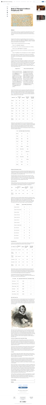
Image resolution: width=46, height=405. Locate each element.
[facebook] (7, 8)
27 (16, 336)
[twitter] (7, 10)
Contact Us (14, 398)
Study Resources (23, 1)
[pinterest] (7, 12)
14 (20, 128)
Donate (43, 1)
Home (14, 1)
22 (30, 272)
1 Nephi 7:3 (33, 52)
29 (19, 344)
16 (30, 176)
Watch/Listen (18, 1)
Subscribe (31, 398)
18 (31, 184)
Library (28, 1)
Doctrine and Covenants (23, 398)
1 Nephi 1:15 (22, 45)
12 (23, 94)
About (31, 1)
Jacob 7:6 (25, 48)
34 (28, 375)
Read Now (41, 17)
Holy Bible (23, 399)
